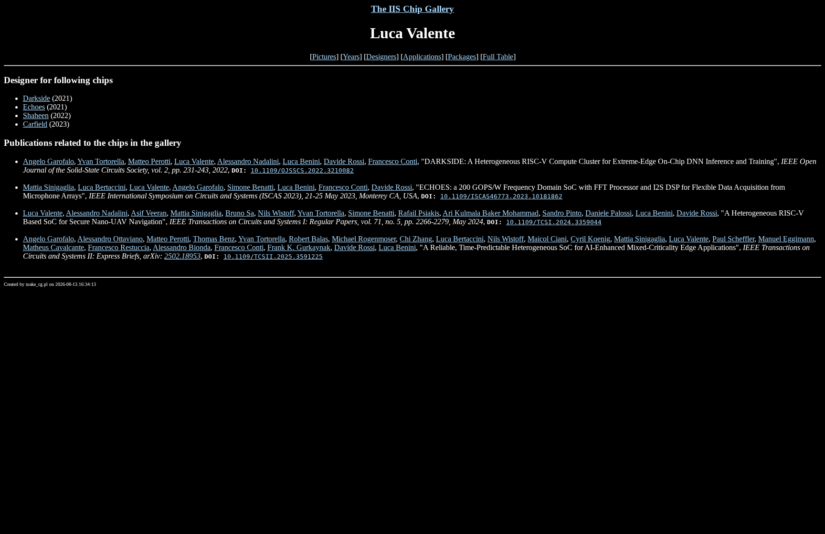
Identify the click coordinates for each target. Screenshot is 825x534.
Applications (422, 57)
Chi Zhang (416, 239)
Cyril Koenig (590, 239)
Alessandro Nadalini (248, 161)
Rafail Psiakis (418, 213)
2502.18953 (182, 256)
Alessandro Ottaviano (110, 239)
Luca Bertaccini (102, 187)
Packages (462, 57)
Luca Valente (194, 161)
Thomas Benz (214, 239)
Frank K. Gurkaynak (298, 247)
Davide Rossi (344, 161)
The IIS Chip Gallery (412, 9)
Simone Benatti (250, 187)
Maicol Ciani (547, 239)
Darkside (36, 98)
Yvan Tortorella (100, 161)
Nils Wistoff (276, 213)
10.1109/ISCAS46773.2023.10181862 (501, 196)
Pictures (324, 57)
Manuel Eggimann (786, 239)
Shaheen (36, 115)
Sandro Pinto (562, 213)
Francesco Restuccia (118, 247)
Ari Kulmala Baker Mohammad (491, 213)
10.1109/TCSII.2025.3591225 (273, 256)
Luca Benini (301, 161)
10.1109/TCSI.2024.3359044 (554, 222)
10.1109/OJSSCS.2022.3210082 (302, 170)
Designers (381, 57)
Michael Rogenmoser (364, 239)
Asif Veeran (149, 213)
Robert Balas (308, 239)
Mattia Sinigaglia (48, 187)
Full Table (498, 57)
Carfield (35, 124)
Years (351, 57)
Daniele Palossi (608, 213)
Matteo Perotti (149, 161)
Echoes (34, 107)
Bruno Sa (239, 213)
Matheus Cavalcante (53, 247)
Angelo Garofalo (48, 161)
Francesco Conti (392, 161)
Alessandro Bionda (182, 247)
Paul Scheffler (733, 239)
